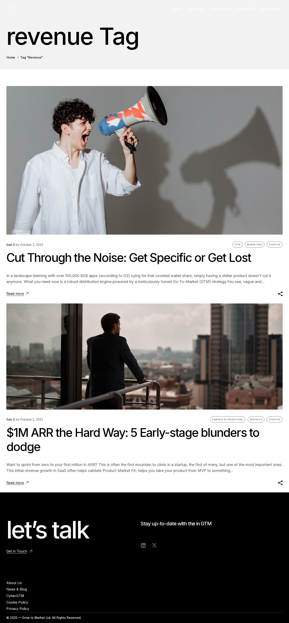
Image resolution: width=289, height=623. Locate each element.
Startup (275, 244)
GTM (238, 244)
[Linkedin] (143, 545)
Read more (15, 294)
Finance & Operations (227, 419)
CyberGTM (246, 9)
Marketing (254, 244)
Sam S (10, 244)
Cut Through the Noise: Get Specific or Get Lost (128, 257)
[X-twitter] (154, 545)
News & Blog (220, 9)
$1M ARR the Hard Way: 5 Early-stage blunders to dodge (132, 439)
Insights (256, 419)
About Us (196, 9)
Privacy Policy (17, 609)
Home (177, 9)
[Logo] (13, 8)
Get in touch (271, 9)
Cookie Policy (17, 602)
